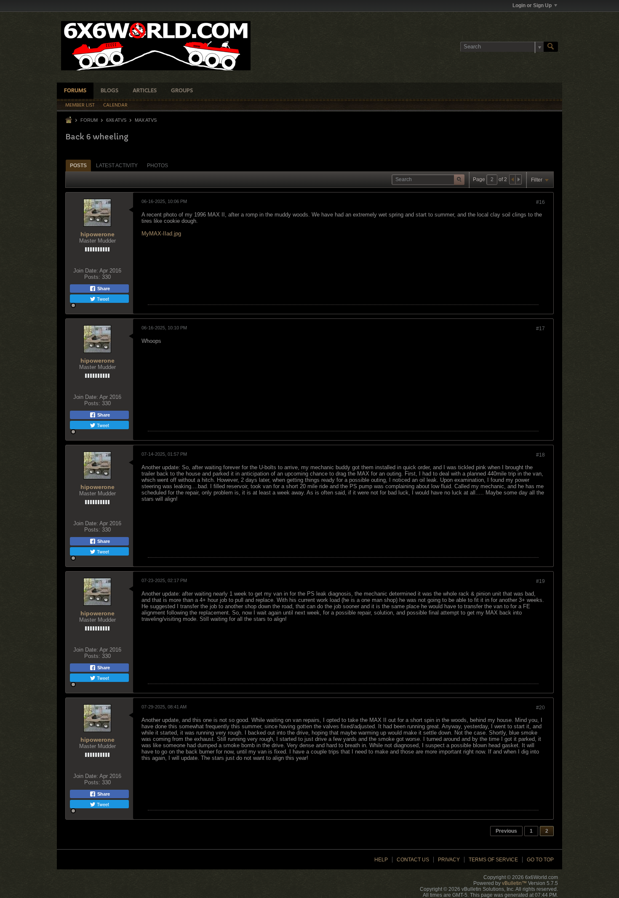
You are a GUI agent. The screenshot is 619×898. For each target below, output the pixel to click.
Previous (506, 831)
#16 (540, 202)
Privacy (449, 860)
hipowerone (97, 234)
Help (381, 860)
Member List (80, 105)
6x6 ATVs (116, 120)
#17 (540, 328)
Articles (145, 91)
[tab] (78, 165)
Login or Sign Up (532, 5)
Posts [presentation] (78, 165)
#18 (540, 455)
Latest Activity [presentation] (117, 165)
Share (103, 288)
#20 (540, 708)
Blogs (109, 91)
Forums (75, 91)
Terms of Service (493, 860)
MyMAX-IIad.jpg (161, 233)
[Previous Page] (512, 179)
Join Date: (85, 270)
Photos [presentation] (157, 165)
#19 (540, 581)
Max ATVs (146, 120)
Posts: (92, 277)
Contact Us (413, 860)
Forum (89, 120)
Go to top (540, 860)
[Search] (551, 47)
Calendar (115, 105)
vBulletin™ (514, 883)
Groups (182, 91)
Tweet (102, 298)
